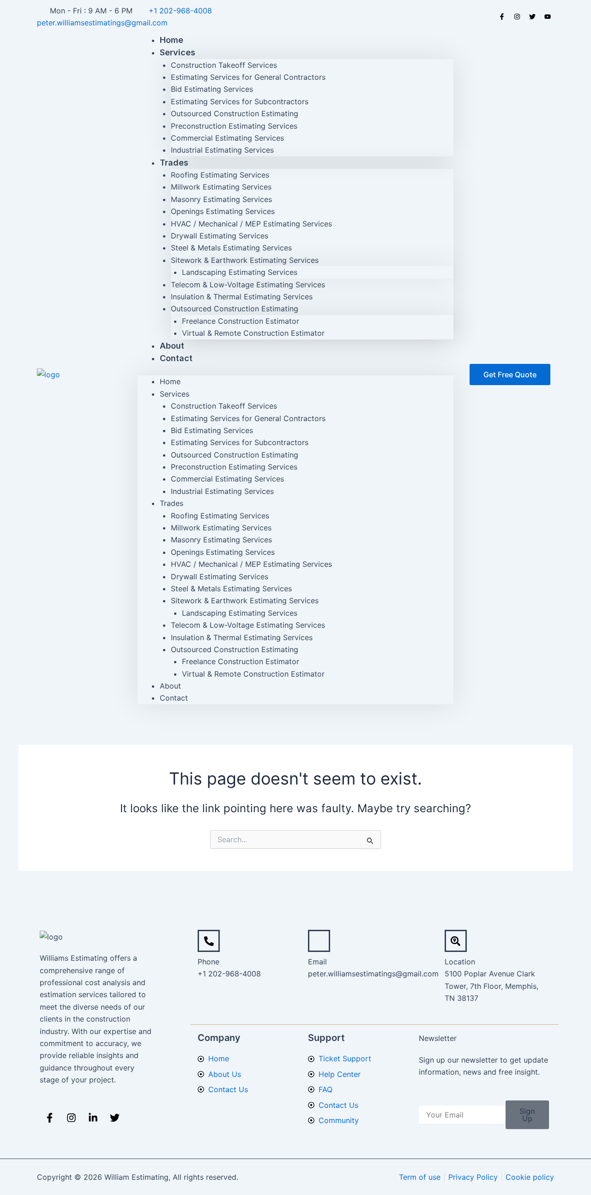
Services (177, 52)
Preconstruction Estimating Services (234, 126)
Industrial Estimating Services (222, 150)
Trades (174, 162)
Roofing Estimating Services (220, 174)
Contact (176, 358)
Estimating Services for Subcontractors (239, 101)
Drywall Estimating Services (219, 235)
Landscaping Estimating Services (239, 272)
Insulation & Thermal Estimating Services (242, 296)
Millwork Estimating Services (221, 186)
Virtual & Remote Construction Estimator (253, 333)
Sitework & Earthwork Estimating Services (245, 260)
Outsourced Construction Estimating (234, 113)
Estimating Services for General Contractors (248, 77)
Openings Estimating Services (223, 211)
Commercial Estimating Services (227, 138)
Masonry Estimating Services (221, 199)
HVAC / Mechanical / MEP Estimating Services (251, 223)
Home (170, 381)
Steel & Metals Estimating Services (231, 247)
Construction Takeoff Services (224, 65)
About (170, 685)
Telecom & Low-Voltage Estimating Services (248, 284)
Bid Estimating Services (212, 89)
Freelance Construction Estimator (240, 321)
